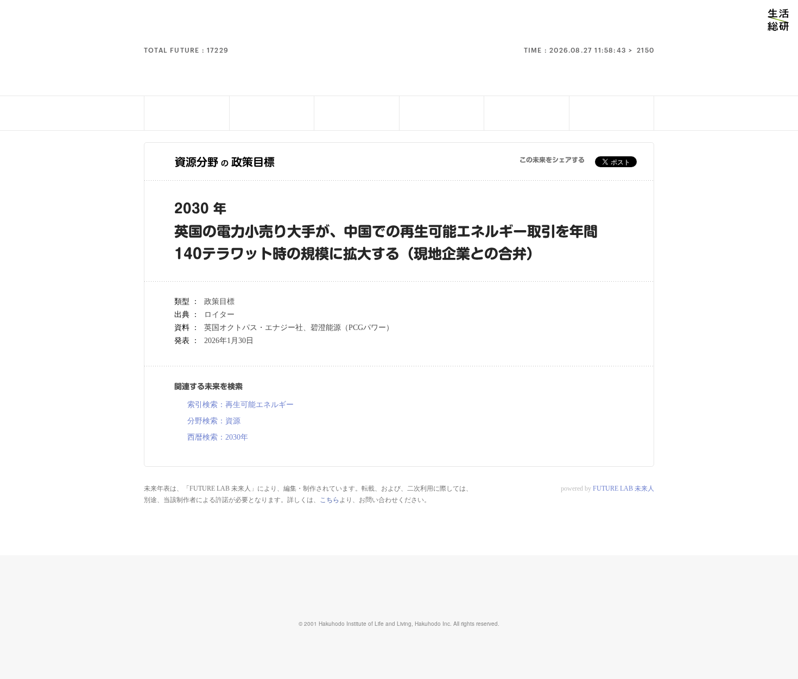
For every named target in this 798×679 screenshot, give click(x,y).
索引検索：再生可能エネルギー (240, 405)
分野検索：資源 (213, 421)
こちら (329, 500)
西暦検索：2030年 (217, 437)
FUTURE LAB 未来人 (623, 488)
